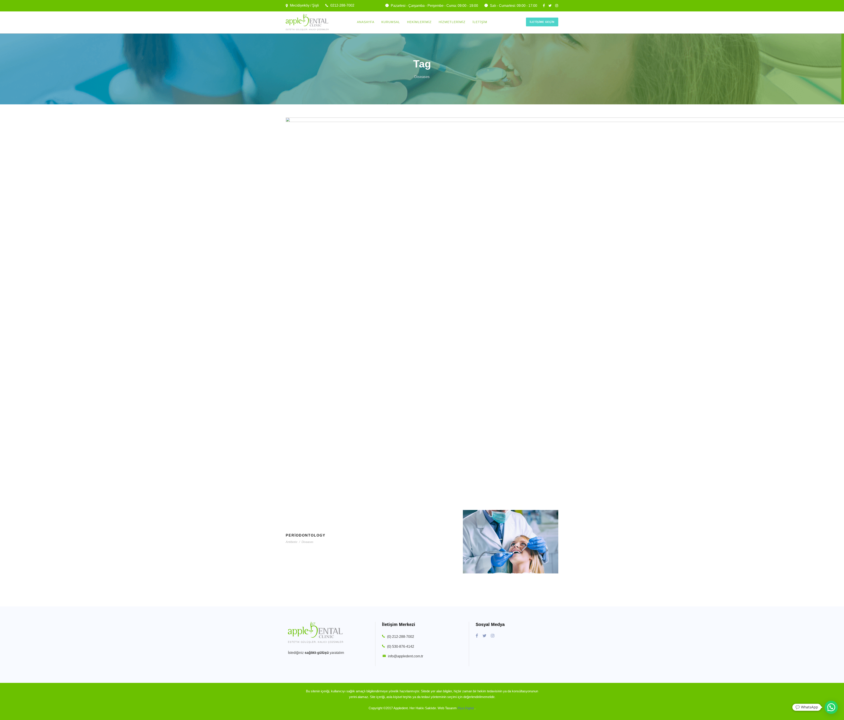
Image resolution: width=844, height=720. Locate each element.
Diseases (307, 542)
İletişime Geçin (542, 22)
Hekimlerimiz (419, 22)
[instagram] (556, 5)
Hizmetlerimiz (452, 22)
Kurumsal (390, 22)
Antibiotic (292, 542)
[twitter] (550, 5)
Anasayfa (365, 22)
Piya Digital (466, 708)
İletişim (480, 22)
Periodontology (306, 535)
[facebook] (544, 5)
